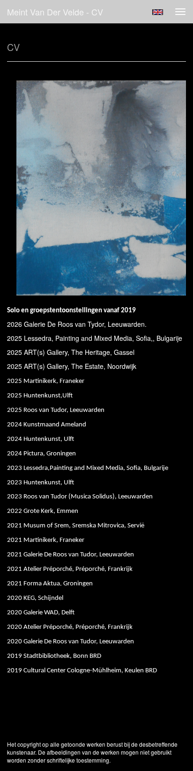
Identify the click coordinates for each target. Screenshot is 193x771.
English (157, 12)
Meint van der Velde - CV (55, 12)
